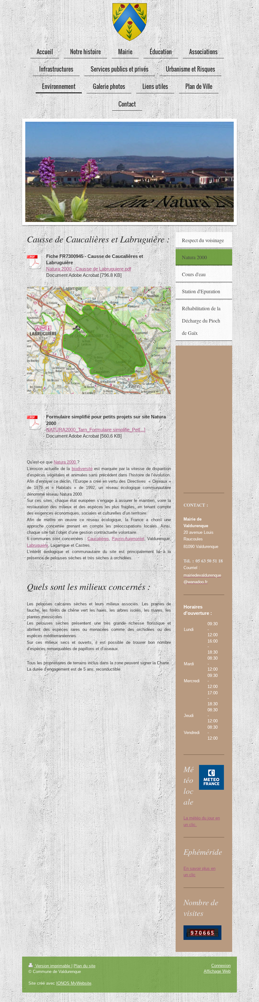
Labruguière (37, 545)
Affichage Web (217, 971)
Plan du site (84, 966)
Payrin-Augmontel (128, 538)
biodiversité (82, 468)
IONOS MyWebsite (73, 983)
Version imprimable (52, 966)
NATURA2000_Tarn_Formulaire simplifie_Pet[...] (95, 429)
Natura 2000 (65, 462)
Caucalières (98, 538)
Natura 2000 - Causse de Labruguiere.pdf (88, 268)
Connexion (221, 965)
